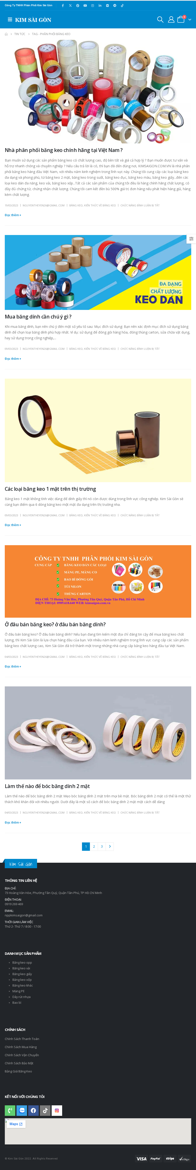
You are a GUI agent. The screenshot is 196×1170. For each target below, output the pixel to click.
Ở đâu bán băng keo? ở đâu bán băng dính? (55, 624)
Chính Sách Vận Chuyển (22, 1055)
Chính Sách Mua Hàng (21, 1047)
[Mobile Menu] (10, 20)
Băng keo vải (21, 968)
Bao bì (16, 1003)
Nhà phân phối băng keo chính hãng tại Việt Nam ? (64, 150)
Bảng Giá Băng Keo (18, 1071)
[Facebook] (63, 5)
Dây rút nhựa (21, 997)
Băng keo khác (22, 985)
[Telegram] (115, 5)
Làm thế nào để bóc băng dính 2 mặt (47, 786)
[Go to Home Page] (6, 34)
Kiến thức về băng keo (100, 205)
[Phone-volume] (10, 1110)
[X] (70, 5)
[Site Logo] (33, 19)
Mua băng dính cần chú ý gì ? (38, 316)
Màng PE (18, 991)
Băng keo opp (22, 963)
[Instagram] (92, 5)
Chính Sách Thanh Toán (22, 1039)
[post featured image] (98, 91)
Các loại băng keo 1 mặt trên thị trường (50, 489)
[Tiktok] (122, 5)
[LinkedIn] (100, 5)
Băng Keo (76, 205)
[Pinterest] (78, 5)
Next (110, 846)
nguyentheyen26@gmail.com (44, 205)
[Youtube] (85, 5)
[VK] (107, 5)
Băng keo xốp (22, 980)
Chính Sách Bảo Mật (19, 1063)
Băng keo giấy (22, 974)
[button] (160, 19)
